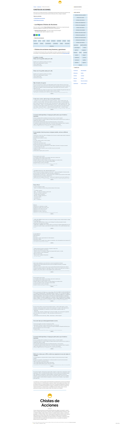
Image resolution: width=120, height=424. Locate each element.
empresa (52, 46)
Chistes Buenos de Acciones (39, 18)
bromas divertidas (66, 53)
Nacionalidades (83, 70)
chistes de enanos (80, 20)
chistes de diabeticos (80, 22)
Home (34, 423)
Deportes (75, 78)
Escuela (82, 78)
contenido (55, 43)
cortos (84, 57)
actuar (48, 40)
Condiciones (41, 423)
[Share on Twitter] (39, 35)
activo (39, 40)
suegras (84, 50)
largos (84, 55)
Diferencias (76, 73)
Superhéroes (76, 83)
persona (36, 43)
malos (84, 47)
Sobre (44, 423)
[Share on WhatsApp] (37, 35)
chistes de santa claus (80, 32)
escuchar (67, 43)
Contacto (37, 423)
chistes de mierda (80, 42)
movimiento (48, 43)
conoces (77, 60)
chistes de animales (80, 40)
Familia (82, 73)
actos (44, 40)
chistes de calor (80, 17)
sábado (80, 65)
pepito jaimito (83, 45)
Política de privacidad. (72, 422)
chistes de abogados (80, 25)
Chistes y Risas (118, 423)
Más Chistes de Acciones (39, 20)
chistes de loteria (80, 27)
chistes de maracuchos (80, 37)
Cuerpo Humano (84, 83)
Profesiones (76, 70)
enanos (75, 52)
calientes (77, 57)
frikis (80, 52)
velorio (76, 55)
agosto (84, 62)
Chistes (35, 6)
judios (84, 60)
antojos (64, 40)
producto (53, 40)
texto (68, 40)
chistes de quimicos (80, 35)
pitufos (85, 52)
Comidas (82, 75)
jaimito (76, 50)
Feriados (75, 80)
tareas (41, 43)
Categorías (39, 6)
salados (76, 62)
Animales (75, 75)
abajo (61, 43)
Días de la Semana (84, 80)
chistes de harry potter (80, 15)
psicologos (77, 47)
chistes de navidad (80, 30)
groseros (76, 45)
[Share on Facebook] (34, 35)
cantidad (59, 40)
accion (35, 40)
